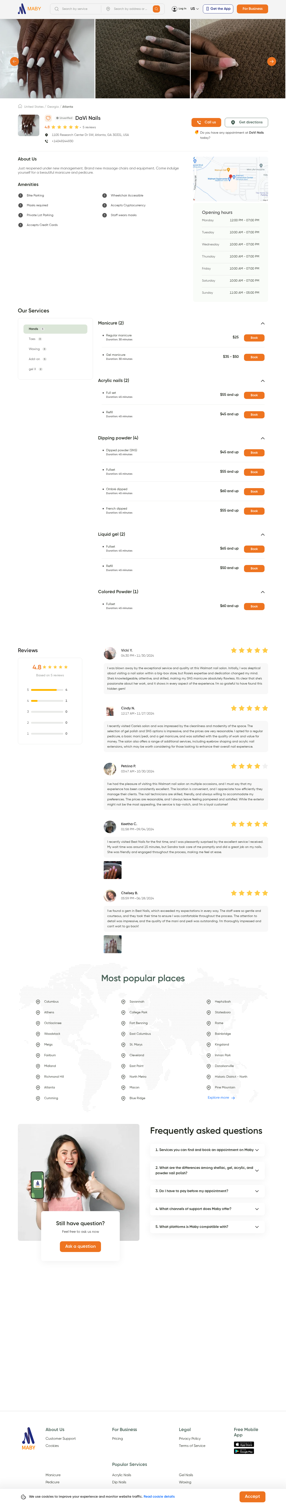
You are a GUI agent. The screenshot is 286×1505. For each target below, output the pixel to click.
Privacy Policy (190, 1439)
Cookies (52, 1446)
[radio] (53, 126)
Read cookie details (159, 1496)
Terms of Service (192, 1446)
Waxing (185, 1482)
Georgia (53, 106)
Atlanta (67, 106)
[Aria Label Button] (156, 9)
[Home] (29, 9)
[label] (20, 107)
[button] (183, 325)
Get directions (251, 122)
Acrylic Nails (121, 1475)
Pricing (117, 1439)
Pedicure (52, 1482)
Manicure (53, 1475)
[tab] (37, 329)
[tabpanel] (180, 473)
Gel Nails (186, 1475)
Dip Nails (119, 1482)
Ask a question (80, 1246)
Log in (182, 8)
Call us (210, 122)
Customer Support (61, 1439)
